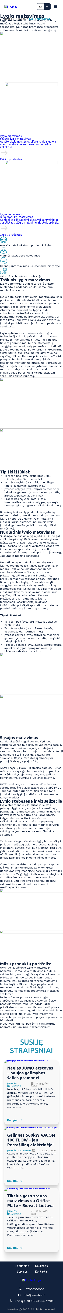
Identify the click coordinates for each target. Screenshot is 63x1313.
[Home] (10, 6)
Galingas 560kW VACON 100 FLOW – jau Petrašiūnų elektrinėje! (31, 1140)
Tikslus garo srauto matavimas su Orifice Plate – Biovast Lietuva (30, 1201)
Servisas (22, 1271)
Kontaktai (41, 1271)
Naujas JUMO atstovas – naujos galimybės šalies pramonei (30, 1073)
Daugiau (12, 1120)
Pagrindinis (22, 1265)
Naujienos (41, 1265)
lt (40, 6)
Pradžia (8, 18)
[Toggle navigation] (55, 6)
